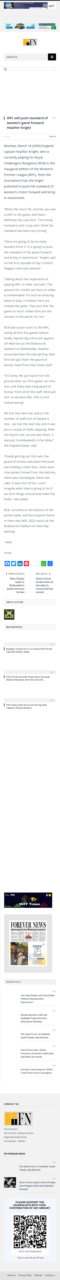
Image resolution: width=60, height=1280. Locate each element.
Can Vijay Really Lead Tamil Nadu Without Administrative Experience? (37, 999)
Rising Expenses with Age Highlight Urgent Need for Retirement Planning (34, 1018)
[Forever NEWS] (30, 41)
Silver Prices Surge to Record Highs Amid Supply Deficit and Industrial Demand (37, 1186)
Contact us (50, 1275)
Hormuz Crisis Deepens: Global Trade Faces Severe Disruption (36, 1071)
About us (11, 1275)
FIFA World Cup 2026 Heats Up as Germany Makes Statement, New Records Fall (28, 678)
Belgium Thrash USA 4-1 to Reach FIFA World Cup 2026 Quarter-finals (29, 650)
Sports (52, 136)
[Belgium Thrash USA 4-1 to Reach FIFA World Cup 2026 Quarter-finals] (30, 642)
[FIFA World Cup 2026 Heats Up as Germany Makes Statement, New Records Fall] (30, 670)
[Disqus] (30, 758)
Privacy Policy (25, 1275)
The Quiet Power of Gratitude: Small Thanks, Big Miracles (35, 1036)
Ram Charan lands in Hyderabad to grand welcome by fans (15, 585)
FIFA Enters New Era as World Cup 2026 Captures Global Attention (26, 706)
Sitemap (38, 1275)
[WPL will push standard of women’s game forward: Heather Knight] (30, 90)
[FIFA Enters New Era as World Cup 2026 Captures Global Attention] (30, 698)
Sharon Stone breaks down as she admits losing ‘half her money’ (44, 585)
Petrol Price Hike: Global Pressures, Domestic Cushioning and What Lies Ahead (37, 1053)
